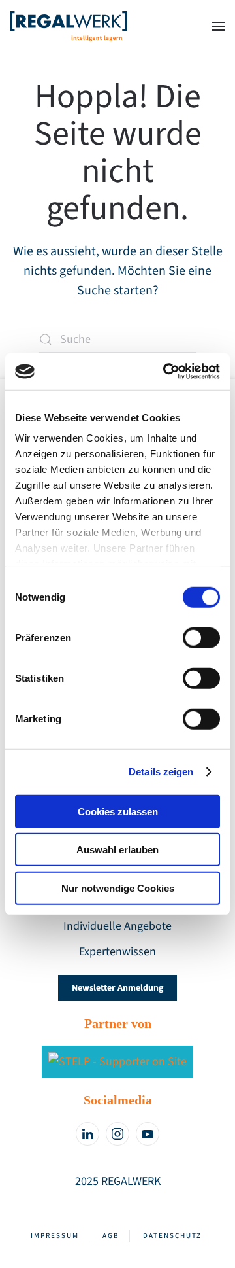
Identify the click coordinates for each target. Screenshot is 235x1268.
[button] (218, 26)
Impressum (55, 1236)
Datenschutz (172, 1236)
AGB (110, 1236)
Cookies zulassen (118, 811)
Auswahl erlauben (117, 849)
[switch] (201, 637)
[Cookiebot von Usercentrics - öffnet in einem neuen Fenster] (166, 371)
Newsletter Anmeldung (117, 988)
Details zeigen (161, 771)
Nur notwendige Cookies (117, 887)
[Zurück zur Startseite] (68, 26)
